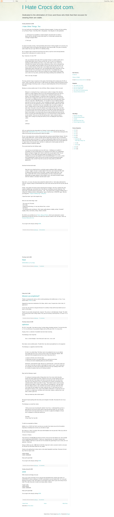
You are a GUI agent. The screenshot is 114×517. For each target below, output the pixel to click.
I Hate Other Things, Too (31, 26)
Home (45, 503)
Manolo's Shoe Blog (78, 115)
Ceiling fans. (43, 193)
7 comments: (41, 266)
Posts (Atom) (30, 505)
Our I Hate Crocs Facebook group (81, 90)
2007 (75, 148)
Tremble (75, 119)
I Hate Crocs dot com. (48, 7)
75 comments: (42, 318)
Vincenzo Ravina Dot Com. (28, 217)
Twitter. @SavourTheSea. (43, 215)
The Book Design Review (79, 117)
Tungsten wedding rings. (35, 193)
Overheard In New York (78, 120)
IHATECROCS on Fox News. (28, 262)
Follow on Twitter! (76, 77)
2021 (75, 130)
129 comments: (42, 229)
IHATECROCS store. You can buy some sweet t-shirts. (41, 131)
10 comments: (41, 499)
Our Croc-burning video (79, 87)
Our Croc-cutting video (78, 88)
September (77, 139)
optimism (25, 324)
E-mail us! (75, 74)
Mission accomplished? (31, 296)
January (77, 144)
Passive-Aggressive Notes (79, 122)
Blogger (68, 514)
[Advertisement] (45, 244)
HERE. (39, 223)
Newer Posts (25, 503)
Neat (24, 260)
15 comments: (42, 465)
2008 (75, 147)
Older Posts (65, 503)
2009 (24, 472)
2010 (75, 135)
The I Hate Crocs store (78, 85)
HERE (30, 300)
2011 (75, 133)
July (76, 142)
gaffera (59, 514)
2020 (75, 131)
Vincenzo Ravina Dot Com (81, 79)
